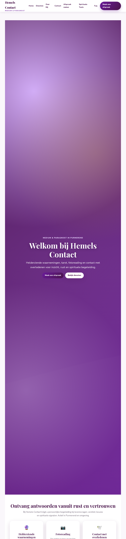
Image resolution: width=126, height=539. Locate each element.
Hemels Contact (15, 6)
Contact (58, 6)
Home (31, 6)
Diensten (39, 6)
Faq (95, 6)
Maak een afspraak (107, 5)
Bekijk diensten (74, 275)
